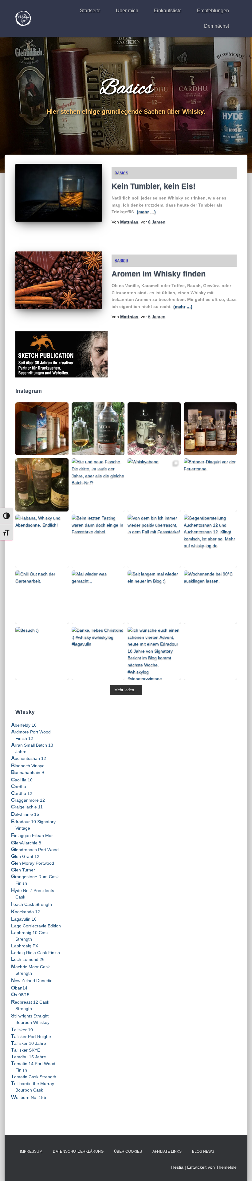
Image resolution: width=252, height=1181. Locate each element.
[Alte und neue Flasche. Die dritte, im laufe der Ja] (98, 485)
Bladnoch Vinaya (28, 765)
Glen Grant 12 (25, 856)
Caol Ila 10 (22, 779)
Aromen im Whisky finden (159, 273)
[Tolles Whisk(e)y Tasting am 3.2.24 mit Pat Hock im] (42, 485)
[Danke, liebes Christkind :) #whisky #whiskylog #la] (98, 653)
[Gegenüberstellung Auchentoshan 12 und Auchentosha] (210, 541)
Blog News (203, 1151)
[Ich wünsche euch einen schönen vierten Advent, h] (154, 653)
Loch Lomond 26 (28, 959)
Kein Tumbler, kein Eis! (153, 186)
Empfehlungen (213, 10)
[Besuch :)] (42, 653)
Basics (121, 173)
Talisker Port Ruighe (31, 1036)
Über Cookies (128, 1151)
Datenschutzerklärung (78, 1151)
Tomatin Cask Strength (33, 1076)
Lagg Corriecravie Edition (36, 925)
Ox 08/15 (20, 994)
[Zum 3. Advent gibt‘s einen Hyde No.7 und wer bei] (210, 653)
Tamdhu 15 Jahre (28, 1056)
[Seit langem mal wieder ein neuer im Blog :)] (154, 597)
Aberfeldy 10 (24, 725)
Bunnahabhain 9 (27, 772)
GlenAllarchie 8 (26, 842)
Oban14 (19, 987)
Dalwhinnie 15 (25, 814)
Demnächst (216, 26)
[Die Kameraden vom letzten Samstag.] (210, 429)
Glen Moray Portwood (32, 863)
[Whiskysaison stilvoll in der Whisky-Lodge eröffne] (42, 429)
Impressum (31, 1151)
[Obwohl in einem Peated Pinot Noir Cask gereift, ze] (98, 429)
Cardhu (18, 786)
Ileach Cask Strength (31, 904)
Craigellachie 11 (27, 806)
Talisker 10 (22, 1029)
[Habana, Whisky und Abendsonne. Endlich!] (42, 541)
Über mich (127, 10)
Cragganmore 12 (28, 800)
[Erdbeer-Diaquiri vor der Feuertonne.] (210, 485)
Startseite (90, 10)
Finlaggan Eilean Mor (32, 835)
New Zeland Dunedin (32, 980)
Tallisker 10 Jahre (28, 1043)
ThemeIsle (226, 1167)
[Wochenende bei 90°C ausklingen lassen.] (210, 597)
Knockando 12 (25, 911)
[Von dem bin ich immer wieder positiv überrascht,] (154, 541)
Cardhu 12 (21, 793)
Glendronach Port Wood (35, 849)
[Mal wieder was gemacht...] (98, 597)
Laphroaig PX (24, 945)
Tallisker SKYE (25, 1050)
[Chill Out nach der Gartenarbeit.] (42, 597)
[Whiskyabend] (154, 485)
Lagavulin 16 (24, 919)
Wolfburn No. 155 (28, 1097)
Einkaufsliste (168, 10)
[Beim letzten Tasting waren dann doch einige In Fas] (98, 541)
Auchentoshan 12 (28, 758)
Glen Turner (23, 869)
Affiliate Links (167, 1151)
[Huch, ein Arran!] (154, 429)
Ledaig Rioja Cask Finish (35, 952)
